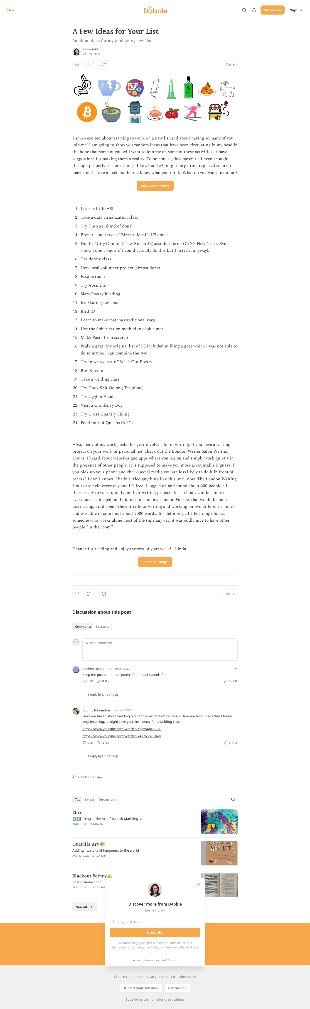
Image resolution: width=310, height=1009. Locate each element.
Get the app (177, 988)
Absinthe (97, 285)
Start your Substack (143, 988)
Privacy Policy (189, 947)
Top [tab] (77, 799)
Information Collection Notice (154, 947)
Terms (163, 977)
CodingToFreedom (96, 710)
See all (81, 907)
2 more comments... (87, 776)
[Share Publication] (254, 10)
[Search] (244, 10)
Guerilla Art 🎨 (88, 844)
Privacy (150, 977)
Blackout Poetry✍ (92, 876)
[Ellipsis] (235, 668)
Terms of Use (177, 943)
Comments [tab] (83, 627)
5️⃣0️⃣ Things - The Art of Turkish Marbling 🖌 (107, 818)
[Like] (76, 64)
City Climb (107, 243)
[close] (198, 884)
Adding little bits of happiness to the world (105, 850)
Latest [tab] (89, 799)
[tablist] (92, 626)
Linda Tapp (90, 49)
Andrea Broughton (97, 668)
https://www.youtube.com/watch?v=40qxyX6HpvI (121, 736)
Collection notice (183, 977)
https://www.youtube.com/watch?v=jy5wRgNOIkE (121, 728)
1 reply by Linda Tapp (103, 695)
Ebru (77, 812)
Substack (132, 999)
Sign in (296, 10)
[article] (155, 822)
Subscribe (272, 10)
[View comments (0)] (116, 861)
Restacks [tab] (102, 627)
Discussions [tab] (107, 799)
